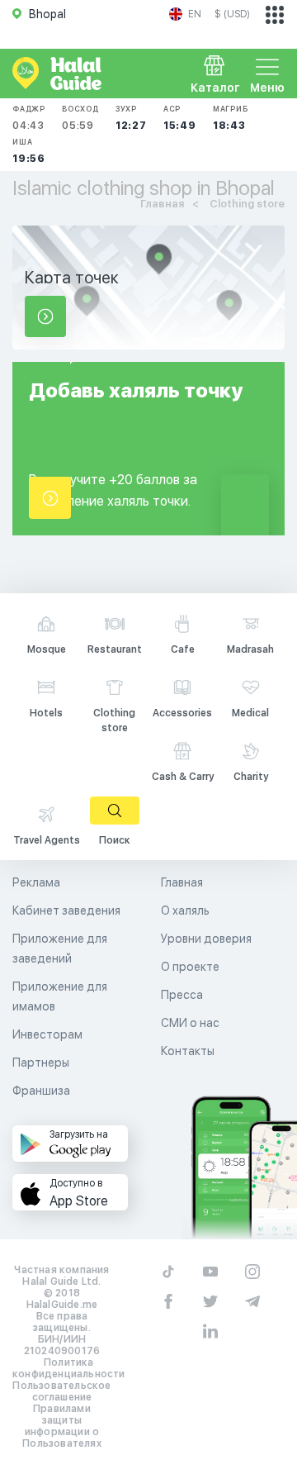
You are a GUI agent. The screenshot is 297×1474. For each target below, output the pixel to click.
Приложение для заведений (59, 948)
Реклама (36, 882)
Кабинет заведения (66, 910)
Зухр (131, 117)
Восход (80, 117)
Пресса (182, 994)
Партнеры (40, 1062)
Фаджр (28, 117)
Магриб (230, 117)
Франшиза (41, 1090)
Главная (182, 882)
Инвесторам (47, 1034)
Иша (28, 150)
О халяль (185, 910)
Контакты (187, 1051)
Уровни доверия (206, 938)
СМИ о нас (190, 1022)
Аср (179, 117)
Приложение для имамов (59, 996)
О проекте (190, 966)
